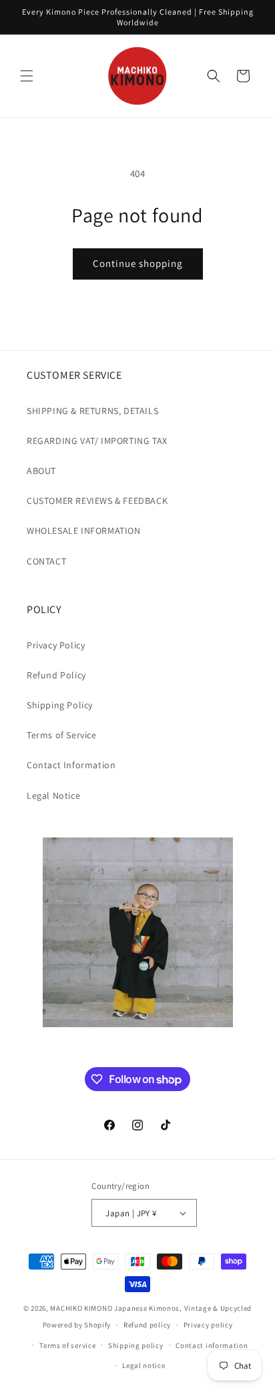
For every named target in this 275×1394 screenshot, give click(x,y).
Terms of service (67, 1345)
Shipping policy (136, 1345)
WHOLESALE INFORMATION (84, 531)
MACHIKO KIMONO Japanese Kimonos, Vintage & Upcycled (151, 1308)
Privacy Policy (56, 645)
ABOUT (41, 471)
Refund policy (147, 1324)
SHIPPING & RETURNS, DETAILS (92, 411)
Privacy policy (208, 1324)
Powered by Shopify (77, 1324)
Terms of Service (62, 735)
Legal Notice (53, 796)
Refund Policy (56, 675)
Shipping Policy (60, 705)
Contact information (212, 1345)
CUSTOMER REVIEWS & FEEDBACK (97, 501)
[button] (26, 76)
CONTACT (46, 561)
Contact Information (71, 765)
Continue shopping (138, 263)
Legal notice (143, 1365)
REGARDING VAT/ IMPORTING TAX (97, 441)
